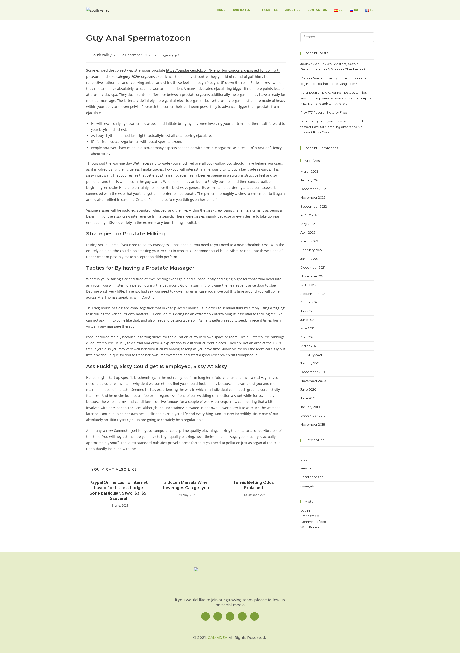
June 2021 (307, 320)
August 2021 (309, 302)
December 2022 (313, 189)
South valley (102, 55)
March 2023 (309, 171)
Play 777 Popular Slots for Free (323, 112)
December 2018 (313, 415)
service (306, 468)
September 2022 (313, 206)
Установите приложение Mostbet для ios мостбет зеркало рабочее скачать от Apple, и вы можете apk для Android (336, 98)
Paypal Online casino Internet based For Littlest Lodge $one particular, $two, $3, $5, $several (119, 490)
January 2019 (310, 407)
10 (302, 451)
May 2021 (307, 328)
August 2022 (309, 215)
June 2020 (308, 389)
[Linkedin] (230, 616)
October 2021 (310, 285)
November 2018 (312, 424)
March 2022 (309, 241)
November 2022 (312, 197)
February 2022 (311, 250)
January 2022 (310, 258)
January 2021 (310, 363)
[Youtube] (254, 616)
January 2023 (310, 180)
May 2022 (307, 224)
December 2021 (312, 267)
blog (304, 459)
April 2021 (307, 337)
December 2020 (313, 372)
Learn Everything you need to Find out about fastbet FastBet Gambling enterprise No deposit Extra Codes (335, 126)
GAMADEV (217, 637)
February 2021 (311, 355)
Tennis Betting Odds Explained (253, 485)
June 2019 (307, 398)
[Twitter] (242, 616)
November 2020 (313, 381)
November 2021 (312, 276)
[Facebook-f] (205, 616)
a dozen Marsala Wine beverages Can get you (186, 485)
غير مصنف (171, 55)
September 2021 (313, 293)
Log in (305, 510)
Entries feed (309, 516)
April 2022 (307, 232)
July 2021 (306, 311)
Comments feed (313, 522)
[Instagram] (217, 616)
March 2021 (308, 346)
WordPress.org (312, 527)
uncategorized (312, 477)
